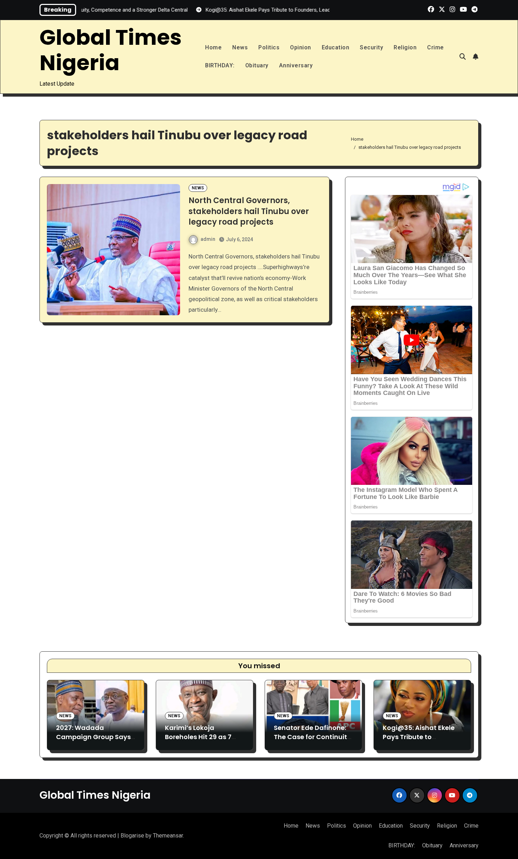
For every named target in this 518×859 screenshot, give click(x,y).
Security (371, 47)
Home (213, 47)
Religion (405, 47)
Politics (268, 47)
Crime (435, 47)
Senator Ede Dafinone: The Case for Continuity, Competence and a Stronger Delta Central (313, 741)
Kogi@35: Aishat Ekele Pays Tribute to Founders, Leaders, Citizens (419, 741)
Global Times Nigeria (110, 50)
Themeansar (168, 835)
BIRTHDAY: (220, 65)
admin (208, 239)
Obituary (257, 65)
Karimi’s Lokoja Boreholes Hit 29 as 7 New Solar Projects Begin (198, 741)
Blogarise (132, 835)
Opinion (300, 47)
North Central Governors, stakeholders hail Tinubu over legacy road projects (249, 211)
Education (336, 47)
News (240, 47)
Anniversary (296, 65)
